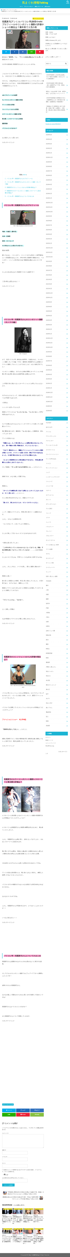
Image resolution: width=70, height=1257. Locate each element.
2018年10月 (49, 401)
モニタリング (50, 558)
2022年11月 (49, 207)
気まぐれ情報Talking (35, 2)
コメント (5, 1133)
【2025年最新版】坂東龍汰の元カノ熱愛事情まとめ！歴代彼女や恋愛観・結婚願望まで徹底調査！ (55, 99)
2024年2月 (49, 148)
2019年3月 (49, 379)
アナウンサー (50, 440)
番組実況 (48, 712)
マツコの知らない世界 (52, 544)
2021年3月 (49, 284)
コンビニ (48, 463)
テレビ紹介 (49, 508)
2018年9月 (49, 406)
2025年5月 (49, 134)
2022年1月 (49, 243)
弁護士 (48, 626)
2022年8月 (49, 220)
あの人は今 (49, 427)
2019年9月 (49, 352)
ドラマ (48, 517)
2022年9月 (49, 216)
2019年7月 (49, 361)
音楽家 (48, 725)
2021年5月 (49, 279)
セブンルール (50, 495)
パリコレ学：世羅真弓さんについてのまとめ (19, 196)
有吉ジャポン (50, 671)
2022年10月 (49, 211)
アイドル (48, 431)
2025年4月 (49, 139)
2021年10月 (49, 257)
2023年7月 (49, 171)
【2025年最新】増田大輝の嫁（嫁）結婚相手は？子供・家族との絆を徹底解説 (55, 85)
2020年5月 (49, 315)
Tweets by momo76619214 (53, 124)
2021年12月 (49, 248)
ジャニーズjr (49, 486)
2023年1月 (49, 198)
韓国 (47, 721)
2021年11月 (49, 252)
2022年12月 (49, 202)
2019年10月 (49, 347)
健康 (47, 599)
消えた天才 (49, 703)
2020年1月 (49, 333)
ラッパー (48, 572)
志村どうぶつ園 (50, 630)
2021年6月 (49, 275)
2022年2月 (49, 238)
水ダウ (48, 698)
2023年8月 (49, 166)
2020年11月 (49, 297)
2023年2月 (49, 193)
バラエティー (50, 526)
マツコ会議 (49, 549)
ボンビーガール (50, 540)
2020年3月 (49, 324)
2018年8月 (49, 410)
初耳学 (48, 603)
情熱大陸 (48, 635)
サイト (4, 1163)
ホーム (21, 6)
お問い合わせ (47, 6)
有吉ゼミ (48, 676)
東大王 (48, 689)
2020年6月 (49, 311)
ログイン (48, 737)
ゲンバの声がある (51, 459)
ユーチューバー (50, 567)
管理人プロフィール (39, 6)
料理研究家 (49, 653)
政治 (47, 639)
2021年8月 (49, 266)
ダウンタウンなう (51, 504)
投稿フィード (49, 740)
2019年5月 (49, 370)
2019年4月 (49, 374)
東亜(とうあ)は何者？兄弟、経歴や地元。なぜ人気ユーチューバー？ (56, 92)
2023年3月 (49, 189)
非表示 (24, 174)
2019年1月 (49, 388)
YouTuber (48, 422)
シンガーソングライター (53, 477)
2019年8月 (49, 356)
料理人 (48, 648)
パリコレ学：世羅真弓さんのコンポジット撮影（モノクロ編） (23, 183)
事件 (47, 585)
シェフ (48, 472)
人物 (47, 590)
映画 (47, 658)
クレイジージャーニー (52, 454)
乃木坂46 (48, 581)
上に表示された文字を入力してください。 (13, 1178)
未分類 (48, 680)
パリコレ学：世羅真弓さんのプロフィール (19, 178)
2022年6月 (49, 229)
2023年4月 (49, 184)
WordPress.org (50, 746)
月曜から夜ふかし (51, 667)
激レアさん (49, 707)
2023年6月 (49, 175)
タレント (48, 499)
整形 (47, 644)
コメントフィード (51, 743)
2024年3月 (49, 143)
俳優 (47, 594)
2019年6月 (49, 365)
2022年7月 (49, 225)
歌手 (47, 694)
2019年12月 (49, 338)
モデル (48, 553)
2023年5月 (49, 180)
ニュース (48, 522)
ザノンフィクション (51, 468)
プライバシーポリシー (28, 6)
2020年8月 (49, 306)
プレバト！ (49, 531)
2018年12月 (49, 392)
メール (4, 1156)
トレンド (48, 513)
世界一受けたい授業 (51, 576)
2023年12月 (49, 157)
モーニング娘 (50, 563)
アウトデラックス (51, 436)
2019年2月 (49, 383)
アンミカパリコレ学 (8, 1104)
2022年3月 (49, 234)
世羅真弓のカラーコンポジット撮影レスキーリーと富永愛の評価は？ (23, 191)
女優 (47, 621)
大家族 (48, 612)
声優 (47, 608)
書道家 (48, 662)
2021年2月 (49, 288)
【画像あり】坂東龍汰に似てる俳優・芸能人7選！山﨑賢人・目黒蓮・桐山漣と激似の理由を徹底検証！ (55, 109)
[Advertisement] (23, 158)
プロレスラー (50, 535)
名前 (4, 1150)
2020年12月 (49, 293)
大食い (48, 617)
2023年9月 (49, 162)
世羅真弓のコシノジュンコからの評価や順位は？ (21, 187)
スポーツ (48, 490)
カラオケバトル (50, 449)
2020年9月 (49, 302)
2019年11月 (49, 342)
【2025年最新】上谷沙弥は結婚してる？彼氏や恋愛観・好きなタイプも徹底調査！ (55, 76)
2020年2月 (49, 329)
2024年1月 (49, 153)
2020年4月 (49, 320)
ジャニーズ (49, 481)
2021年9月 (49, 261)
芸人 (47, 716)
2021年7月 (49, 270)
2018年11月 (49, 397)
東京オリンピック (51, 685)
